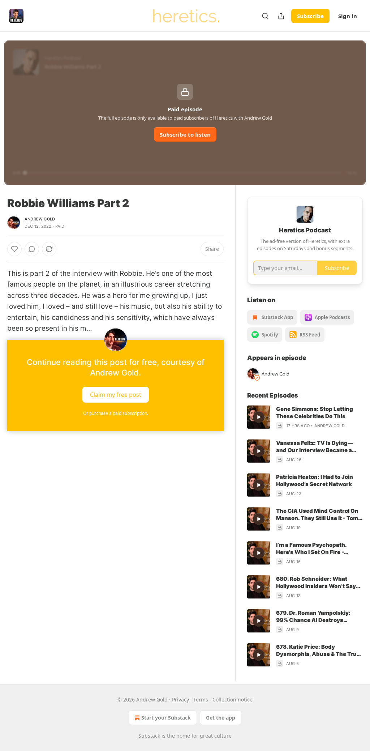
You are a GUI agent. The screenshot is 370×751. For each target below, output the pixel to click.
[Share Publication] (281, 16)
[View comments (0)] (32, 249)
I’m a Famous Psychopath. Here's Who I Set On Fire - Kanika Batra (311, 548)
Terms (200, 699)
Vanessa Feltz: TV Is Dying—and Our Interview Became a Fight (314, 446)
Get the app (220, 717)
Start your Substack (166, 717)
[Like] (14, 249)
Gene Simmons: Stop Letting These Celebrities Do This (314, 412)
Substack (149, 735)
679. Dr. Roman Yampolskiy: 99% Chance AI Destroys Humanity (313, 616)
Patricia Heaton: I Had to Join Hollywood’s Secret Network (314, 480)
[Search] (265, 16)
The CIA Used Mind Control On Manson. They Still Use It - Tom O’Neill (317, 514)
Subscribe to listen (185, 134)
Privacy (180, 699)
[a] (258, 417)
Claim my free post (115, 395)
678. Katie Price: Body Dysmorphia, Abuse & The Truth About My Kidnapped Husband (319, 650)
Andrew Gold (40, 219)
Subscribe (310, 16)
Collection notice (232, 699)
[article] (305, 417)
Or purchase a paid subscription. (115, 413)
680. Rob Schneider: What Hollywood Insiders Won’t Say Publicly (316, 582)
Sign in (347, 16)
